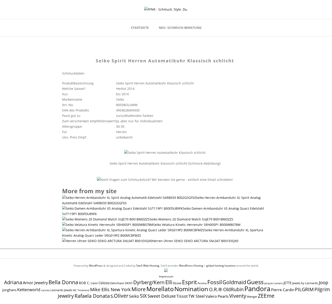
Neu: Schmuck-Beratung (180, 27)
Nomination (191, 289)
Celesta (104, 283)
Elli (168, 282)
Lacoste (45, 290)
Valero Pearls (217, 296)
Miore (138, 289)
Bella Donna (63, 282)
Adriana (13, 282)
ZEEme (266, 295)
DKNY (129, 283)
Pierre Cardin (282, 289)
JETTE (287, 283)
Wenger (252, 297)
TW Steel (196, 296)
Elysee (177, 283)
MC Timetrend (81, 290)
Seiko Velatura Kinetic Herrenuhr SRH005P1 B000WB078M (197, 224)
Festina (202, 283)
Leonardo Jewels (61, 290)
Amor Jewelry (35, 282)
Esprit (189, 282)
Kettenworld (28, 289)
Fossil (214, 282)
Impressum (166, 276)
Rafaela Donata (92, 296)
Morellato (160, 289)
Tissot (182, 296)
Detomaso (117, 283)
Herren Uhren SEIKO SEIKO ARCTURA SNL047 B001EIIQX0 (195, 241)
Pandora (257, 288)
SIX (143, 295)
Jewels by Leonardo (305, 283)
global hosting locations (221, 266)
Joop (323, 282)
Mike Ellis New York (110, 289)
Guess (255, 282)
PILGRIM (304, 289)
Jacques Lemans (273, 283)
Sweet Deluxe (161, 296)
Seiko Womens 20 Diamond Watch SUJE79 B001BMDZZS (191, 219)
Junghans (9, 290)
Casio (94, 283)
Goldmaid (234, 282)
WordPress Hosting (191, 266)
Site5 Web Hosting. (148, 266)
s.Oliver (119, 295)
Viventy (237, 296)
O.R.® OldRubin (226, 289)
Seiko (134, 296)
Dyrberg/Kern (149, 282)
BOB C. (84, 283)
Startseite (140, 27)
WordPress (96, 266)
